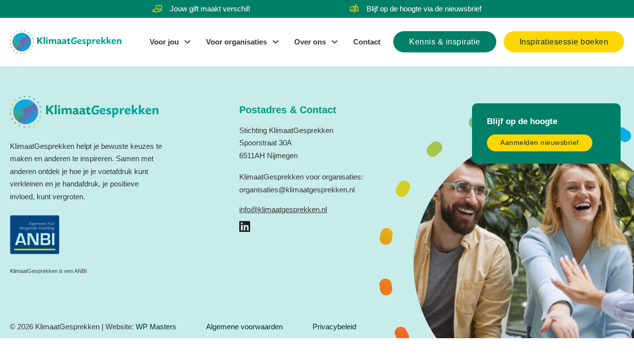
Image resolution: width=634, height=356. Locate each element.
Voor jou (164, 42)
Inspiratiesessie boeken (564, 42)
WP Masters (156, 326)
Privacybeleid (334, 326)
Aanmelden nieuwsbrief (539, 142)
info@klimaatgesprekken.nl (283, 209)
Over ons (310, 42)
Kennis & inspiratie (444, 42)
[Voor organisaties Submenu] (275, 41)
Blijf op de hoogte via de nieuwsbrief (424, 8)
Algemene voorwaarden (244, 326)
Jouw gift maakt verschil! (210, 8)
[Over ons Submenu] (334, 41)
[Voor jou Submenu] (187, 41)
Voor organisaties (236, 42)
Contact (366, 42)
